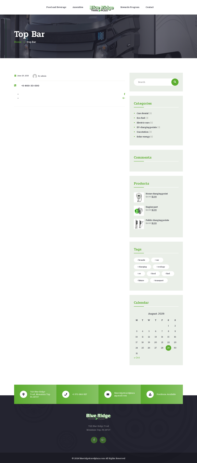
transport (159, 281)
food (154, 274)
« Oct (137, 357)
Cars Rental (142, 113)
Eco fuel (141, 118)
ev (140, 274)
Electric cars (143, 123)
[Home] (102, 7)
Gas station (142, 132)
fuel (168, 274)
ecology (161, 267)
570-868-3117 (98, 433)
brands (142, 260)
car (157, 260)
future (141, 281)
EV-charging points (147, 127)
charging (143, 267)
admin (43, 76)
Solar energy (143, 137)
